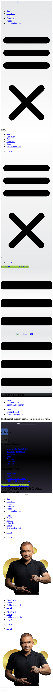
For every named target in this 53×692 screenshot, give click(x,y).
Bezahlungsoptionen (15, 405)
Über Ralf (11, 18)
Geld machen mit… (15, 605)
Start (8, 11)
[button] (26, 79)
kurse (9, 400)
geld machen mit (14, 23)
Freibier (10, 16)
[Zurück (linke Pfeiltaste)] (2, 690)
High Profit (11, 600)
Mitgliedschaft (13, 402)
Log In (9, 151)
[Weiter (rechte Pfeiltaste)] (5, 690)
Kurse (9, 21)
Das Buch (11, 13)
